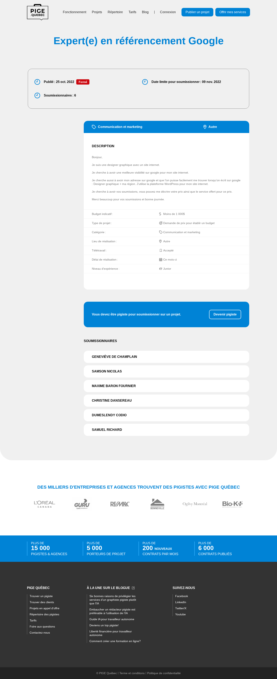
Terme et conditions (132, 673)
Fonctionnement (74, 12)
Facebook (181, 596)
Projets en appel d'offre (44, 608)
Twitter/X (180, 608)
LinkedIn (180, 602)
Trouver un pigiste (41, 596)
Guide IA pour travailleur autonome (111, 619)
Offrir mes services (232, 12)
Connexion (168, 12)
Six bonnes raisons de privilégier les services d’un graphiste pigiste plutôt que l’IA (112, 599)
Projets (97, 12)
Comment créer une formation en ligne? (115, 641)
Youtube (180, 614)
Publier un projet (197, 12)
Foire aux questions (42, 626)
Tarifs (132, 12)
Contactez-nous (40, 632)
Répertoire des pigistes (44, 614)
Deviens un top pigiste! (104, 625)
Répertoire (115, 12)
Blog (145, 12)
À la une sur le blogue (108, 588)
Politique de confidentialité (164, 673)
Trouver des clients (42, 602)
